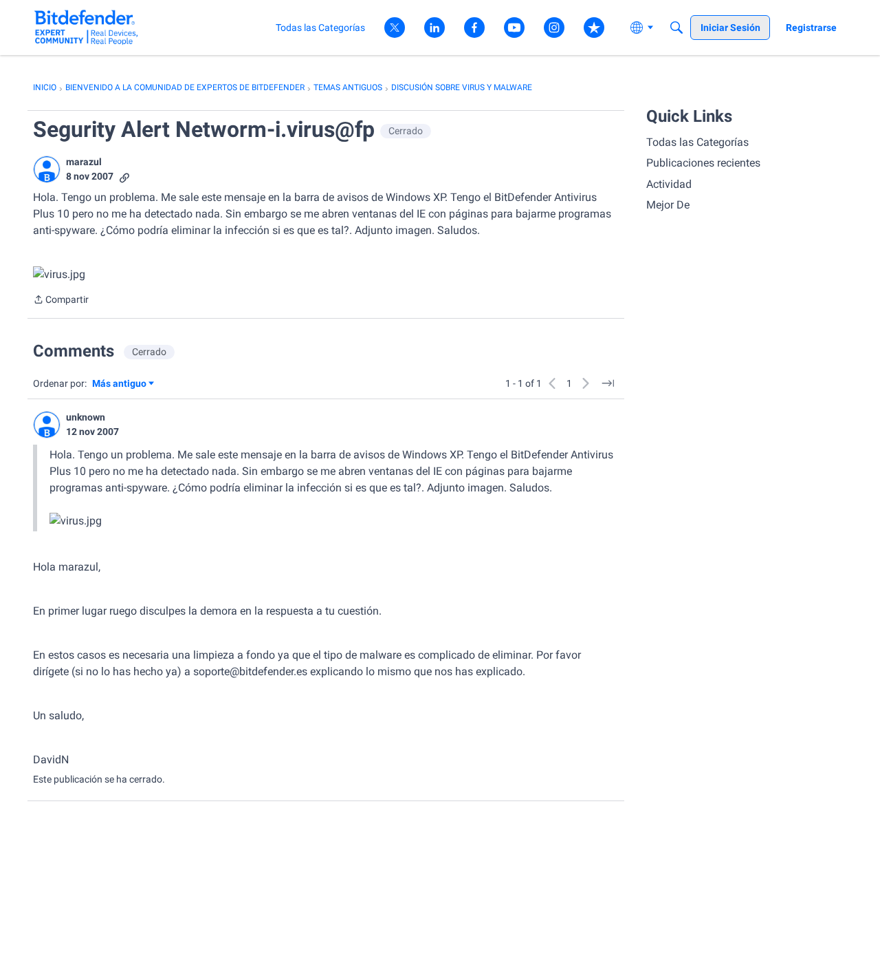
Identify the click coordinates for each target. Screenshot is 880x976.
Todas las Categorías (697, 142)
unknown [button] (85, 417)
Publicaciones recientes (703, 162)
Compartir (61, 301)
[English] (86, 27)
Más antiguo (119, 384)
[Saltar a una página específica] (608, 383)
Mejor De (668, 204)
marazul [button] (84, 161)
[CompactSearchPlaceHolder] (676, 27)
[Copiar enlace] (124, 176)
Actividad (669, 184)
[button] (46, 169)
